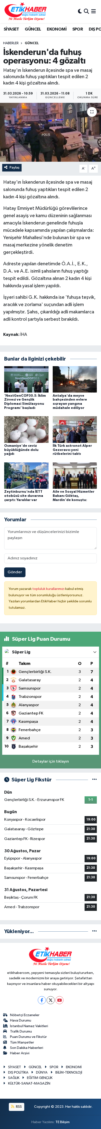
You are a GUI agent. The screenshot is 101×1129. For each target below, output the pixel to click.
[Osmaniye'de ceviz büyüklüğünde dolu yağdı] (26, 429)
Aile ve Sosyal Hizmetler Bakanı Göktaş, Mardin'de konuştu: (73, 496)
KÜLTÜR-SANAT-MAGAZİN (29, 1083)
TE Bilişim (62, 1122)
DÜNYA (42, 1072)
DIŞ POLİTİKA (18, 1072)
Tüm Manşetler (22, 1042)
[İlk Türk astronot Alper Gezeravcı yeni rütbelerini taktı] (75, 429)
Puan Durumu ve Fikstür (28, 1037)
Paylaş (15, 167)
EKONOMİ (56, 29)
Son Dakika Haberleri (26, 1048)
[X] (51, 1000)
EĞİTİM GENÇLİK (39, 1078)
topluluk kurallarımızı (48, 589)
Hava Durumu (20, 1020)
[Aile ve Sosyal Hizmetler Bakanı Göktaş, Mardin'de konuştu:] (75, 475)
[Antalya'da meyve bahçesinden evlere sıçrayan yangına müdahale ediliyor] (75, 379)
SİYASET (11, 29)
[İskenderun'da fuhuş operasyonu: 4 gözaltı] (50, 132)
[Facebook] (42, 1000)
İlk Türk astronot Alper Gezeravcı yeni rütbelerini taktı (72, 450)
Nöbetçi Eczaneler (24, 1015)
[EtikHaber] (25, 11)
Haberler (11, 43)
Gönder (15, 572)
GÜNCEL (33, 29)
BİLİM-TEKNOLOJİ (68, 1072)
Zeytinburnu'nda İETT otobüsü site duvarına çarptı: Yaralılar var (23, 496)
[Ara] (86, 12)
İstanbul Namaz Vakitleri (29, 1026)
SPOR (77, 29)
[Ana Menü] (93, 12)
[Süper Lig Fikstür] (94, 780)
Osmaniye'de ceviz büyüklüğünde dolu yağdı (21, 450)
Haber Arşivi (19, 1053)
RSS (18, 1106)
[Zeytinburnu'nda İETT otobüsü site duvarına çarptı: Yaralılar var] (26, 475)
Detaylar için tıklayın (50, 761)
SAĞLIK (13, 1078)
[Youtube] (59, 1000)
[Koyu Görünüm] (80, 12)
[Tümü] (94, 931)
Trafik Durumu (21, 1031)
